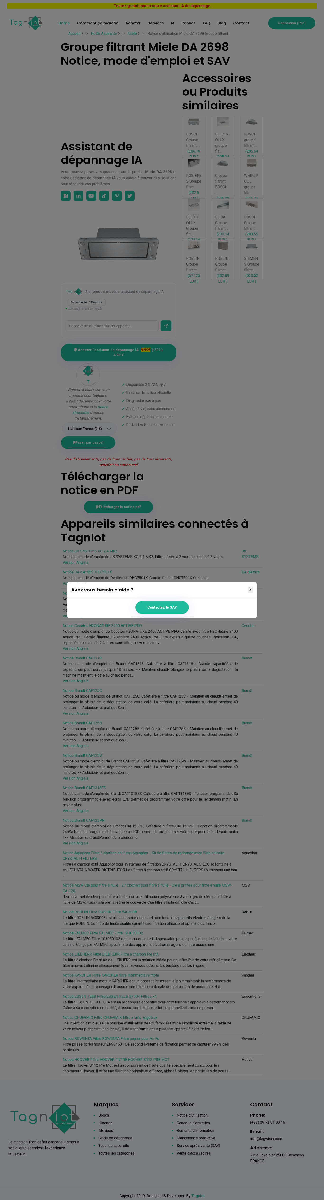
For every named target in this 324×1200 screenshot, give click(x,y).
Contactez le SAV (162, 607)
